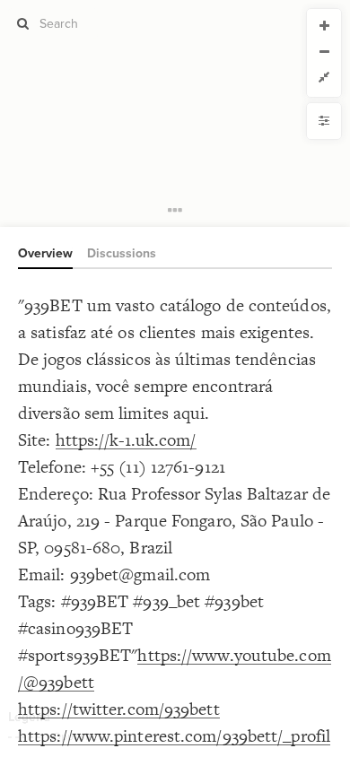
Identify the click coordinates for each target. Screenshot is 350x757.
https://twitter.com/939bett (119, 709)
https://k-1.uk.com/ (126, 440)
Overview (45, 253)
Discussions (121, 253)
